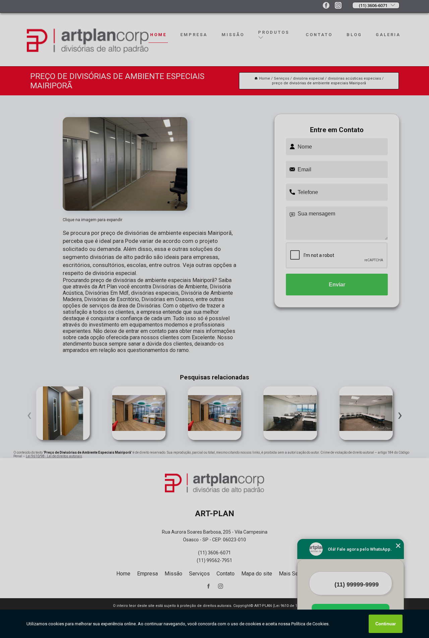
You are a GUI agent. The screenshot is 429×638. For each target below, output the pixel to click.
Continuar (385, 623)
